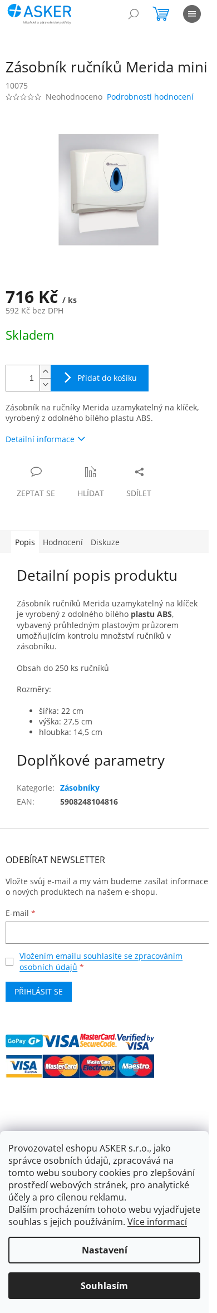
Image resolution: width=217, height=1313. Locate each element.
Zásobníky (80, 787)
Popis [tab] (25, 542)
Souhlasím (104, 1286)
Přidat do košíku (107, 378)
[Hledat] (133, 14)
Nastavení (104, 1250)
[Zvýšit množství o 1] (45, 371)
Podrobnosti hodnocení (150, 96)
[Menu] (192, 14)
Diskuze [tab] (105, 542)
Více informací (157, 1222)
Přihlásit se (38, 991)
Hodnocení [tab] (63, 542)
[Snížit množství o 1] (45, 384)
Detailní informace (40, 439)
